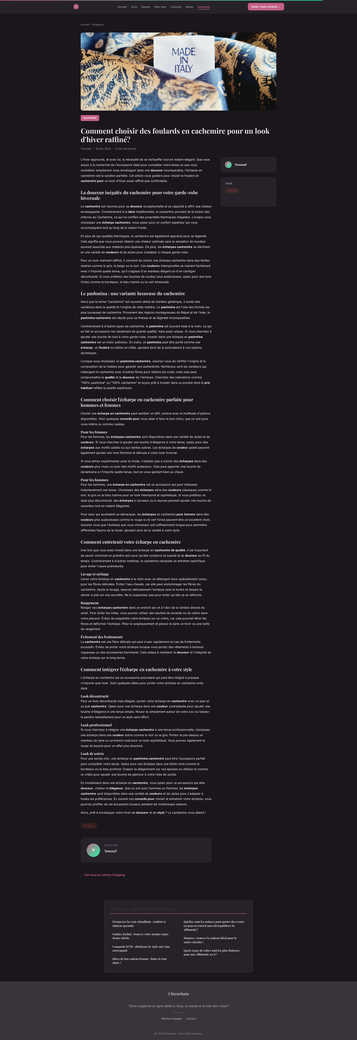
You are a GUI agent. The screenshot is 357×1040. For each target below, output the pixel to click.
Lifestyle (176, 6)
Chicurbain (178, 993)
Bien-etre (160, 6)
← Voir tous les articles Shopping (103, 875)
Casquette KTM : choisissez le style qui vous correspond (141, 948)
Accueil (122, 6)
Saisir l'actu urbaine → (266, 6)
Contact (191, 1018)
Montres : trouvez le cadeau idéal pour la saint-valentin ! (210, 940)
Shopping (203, 6)
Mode (189, 6)
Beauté (145, 6)
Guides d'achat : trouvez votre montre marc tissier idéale (140, 936)
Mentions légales (171, 1018)
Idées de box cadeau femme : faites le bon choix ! (139, 961)
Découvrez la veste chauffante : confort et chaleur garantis (139, 923)
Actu (134, 6)
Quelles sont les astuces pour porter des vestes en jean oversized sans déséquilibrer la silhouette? (214, 925)
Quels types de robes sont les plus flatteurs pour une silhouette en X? (211, 952)
